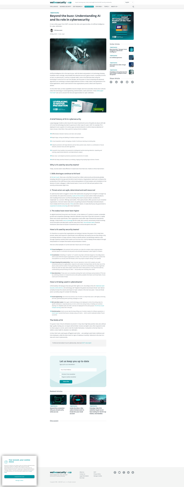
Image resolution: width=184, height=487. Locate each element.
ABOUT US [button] (114, 6)
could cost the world (77, 196)
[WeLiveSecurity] (62, 2)
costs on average (67, 220)
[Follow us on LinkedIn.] (128, 472)
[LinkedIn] (116, 82)
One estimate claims (89, 222)
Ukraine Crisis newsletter (68, 374)
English (127, 2)
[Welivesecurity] (61, 472)
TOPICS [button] (106, 6)
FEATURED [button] (98, 6)
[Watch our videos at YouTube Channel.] (119, 472)
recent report (55, 313)
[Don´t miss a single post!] (133, 472)
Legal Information (84, 476)
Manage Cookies (98, 476)
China (71, 204)
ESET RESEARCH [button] (77, 6)
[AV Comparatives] (122, 27)
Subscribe (66, 381)
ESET (95, 472)
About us (82, 472)
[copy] (132, 82)
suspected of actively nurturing (58, 206)
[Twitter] (121, 82)
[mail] (127, 82)
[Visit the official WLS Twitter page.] (124, 472)
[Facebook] (111, 82)
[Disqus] (78, 443)
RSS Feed (82, 478)
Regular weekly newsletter (69, 377)
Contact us (82, 474)
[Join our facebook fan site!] (115, 472)
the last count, (56, 177)
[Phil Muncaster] (52, 30)
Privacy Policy (97, 474)
